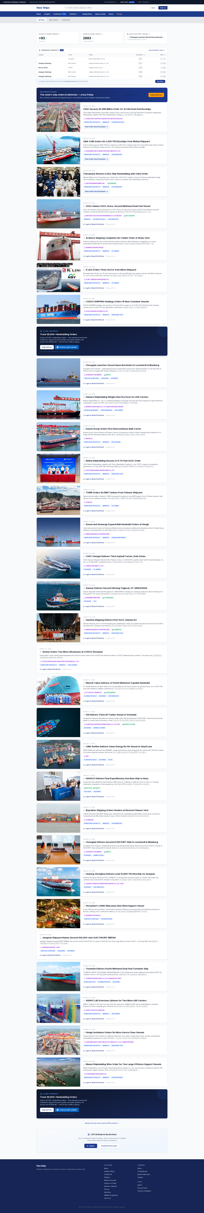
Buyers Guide (100, 14)
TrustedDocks (109, 2)
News (39, 14)
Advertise (107, 1192)
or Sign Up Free (110, 224)
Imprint (139, 1185)
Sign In (92, 1146)
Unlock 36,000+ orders (156, 50)
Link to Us (107, 1198)
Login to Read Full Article (94, 224)
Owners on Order (110, 1183)
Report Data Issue (143, 1174)
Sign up (163, 8)
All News (41, 20)
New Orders (53, 20)
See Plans (160, 81)
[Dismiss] (200, 2)
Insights (47, 14)
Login (153, 8)
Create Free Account (109, 1146)
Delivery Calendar (110, 1186)
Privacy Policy (142, 1188)
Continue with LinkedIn (68, 347)
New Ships (43, 7)
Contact (140, 1177)
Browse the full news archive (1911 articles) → (102, 1123)
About (111, 14)
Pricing (119, 14)
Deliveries (66, 20)
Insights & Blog (109, 1171)
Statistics (73, 14)
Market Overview (110, 1180)
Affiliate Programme (111, 1195)
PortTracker (143, 2)
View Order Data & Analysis (95, 127)
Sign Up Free (47, 347)
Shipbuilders (87, 14)
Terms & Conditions (144, 1191)
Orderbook (59, 14)
